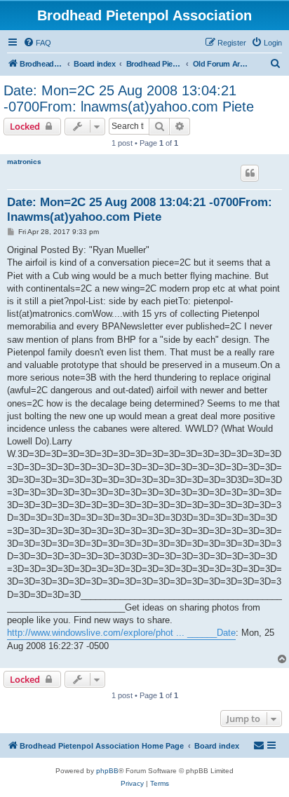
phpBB (107, 771)
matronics (24, 161)
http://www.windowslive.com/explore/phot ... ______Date (121, 632)
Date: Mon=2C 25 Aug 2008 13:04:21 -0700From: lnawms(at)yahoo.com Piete (129, 98)
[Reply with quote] (250, 173)
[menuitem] (37, 42)
